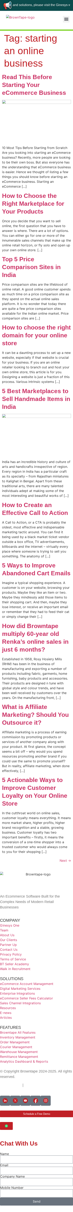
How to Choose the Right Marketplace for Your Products (33, 203)
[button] (66, 19)
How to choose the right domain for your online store (36, 335)
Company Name (12, 1176)
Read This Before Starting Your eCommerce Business (34, 85)
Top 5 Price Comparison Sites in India (31, 267)
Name (4, 1153)
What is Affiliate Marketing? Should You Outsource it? (35, 715)
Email (4, 1165)
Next (65, 861)
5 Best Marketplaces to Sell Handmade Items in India (36, 399)
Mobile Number (12, 1187)
